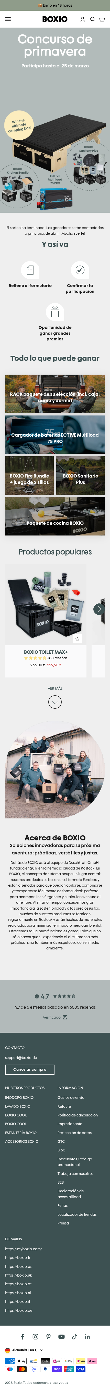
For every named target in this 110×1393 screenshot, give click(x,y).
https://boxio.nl (18, 1293)
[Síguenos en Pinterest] (48, 1336)
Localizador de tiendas (77, 1214)
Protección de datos (75, 1133)
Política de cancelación (78, 1115)
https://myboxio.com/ (23, 1249)
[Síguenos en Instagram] (35, 1336)
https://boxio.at (18, 1284)
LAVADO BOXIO (17, 1106)
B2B (61, 1182)
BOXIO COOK (16, 1115)
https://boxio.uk (18, 1275)
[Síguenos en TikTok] (74, 1336)
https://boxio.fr (17, 1258)
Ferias (63, 1206)
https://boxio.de (18, 1310)
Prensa (63, 1223)
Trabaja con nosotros (75, 1174)
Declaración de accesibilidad (71, 1194)
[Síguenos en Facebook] (22, 1336)
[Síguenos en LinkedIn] (87, 1336)
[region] (55, 620)
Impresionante (70, 1124)
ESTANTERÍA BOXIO (21, 1133)
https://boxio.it (17, 1302)
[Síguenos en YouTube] (61, 1336)
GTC (61, 1141)
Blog (61, 1150)
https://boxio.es (18, 1267)
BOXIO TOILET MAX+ (46, 652)
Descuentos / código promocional (75, 1162)
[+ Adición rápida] (77, 638)
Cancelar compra (29, 1069)
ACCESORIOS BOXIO (21, 1141)
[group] (55, 120)
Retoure (64, 1106)
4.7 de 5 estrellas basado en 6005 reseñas (55, 1007)
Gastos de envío (71, 1098)
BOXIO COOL (16, 1124)
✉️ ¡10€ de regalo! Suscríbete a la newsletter (55, 5)
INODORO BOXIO (19, 1098)
